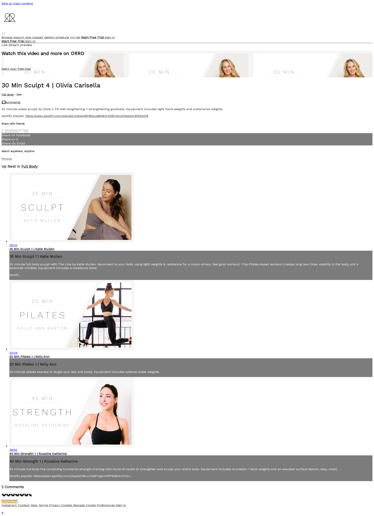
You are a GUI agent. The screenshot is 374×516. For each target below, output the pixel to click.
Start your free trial (16, 69)
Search (19, 37)
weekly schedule (56, 37)
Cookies (67, 505)
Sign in (110, 37)
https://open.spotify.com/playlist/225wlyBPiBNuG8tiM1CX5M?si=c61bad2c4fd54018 (86, 116)
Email (24, 131)
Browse (7, 37)
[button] (3, 33)
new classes (34, 37)
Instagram (9, 505)
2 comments (11, 102)
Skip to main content (17, 3)
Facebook (9, 131)
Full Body (8, 94)
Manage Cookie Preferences (94, 505)
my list (75, 37)
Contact (24, 505)
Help (35, 505)
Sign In (30, 41)
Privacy (55, 505)
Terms (44, 505)
